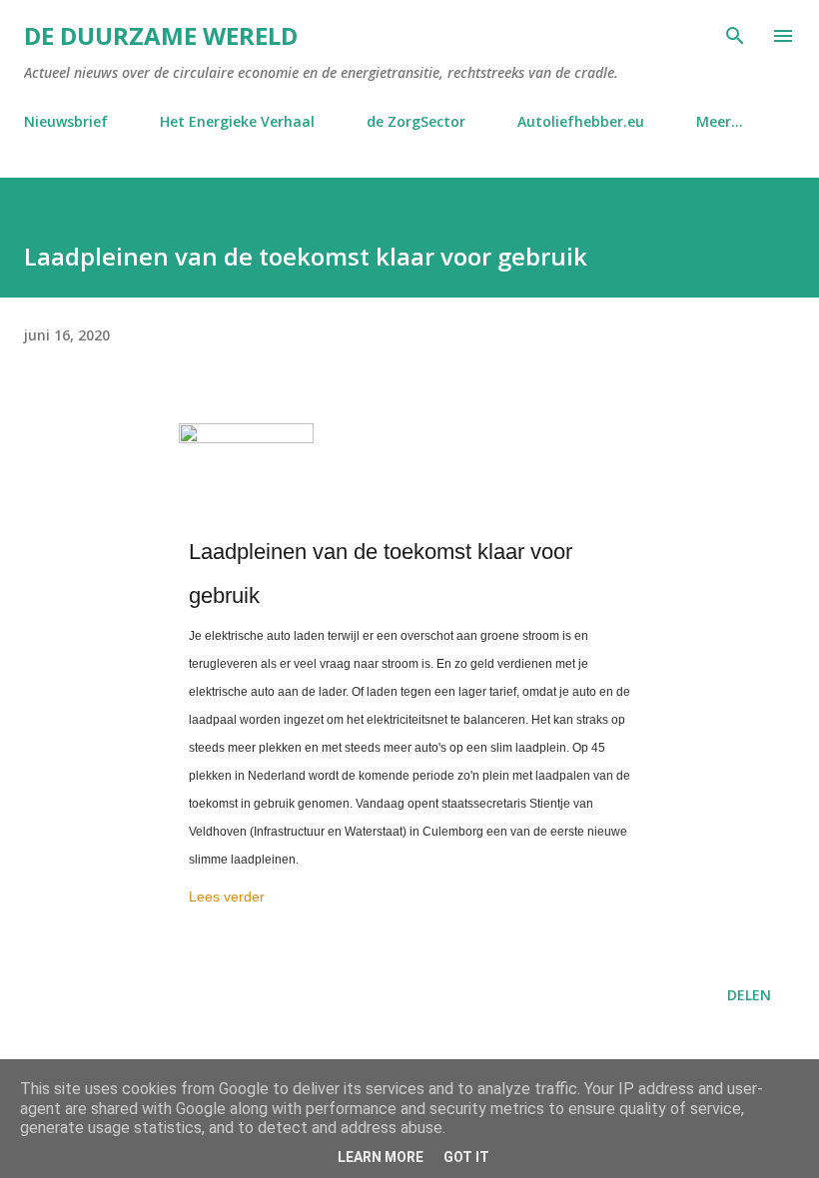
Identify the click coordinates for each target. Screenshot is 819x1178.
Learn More (380, 1157)
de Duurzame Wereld (161, 35)
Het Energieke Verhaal (237, 121)
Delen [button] (749, 994)
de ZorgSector (416, 121)
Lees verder (227, 896)
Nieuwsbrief (66, 121)
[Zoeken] (735, 36)
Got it (466, 1157)
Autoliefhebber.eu (580, 121)
